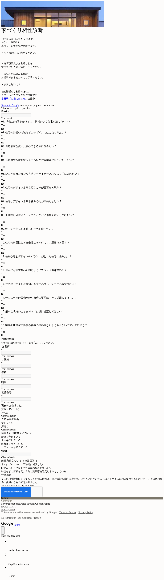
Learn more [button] (48, 105)
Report (37, 517)
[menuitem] (85, 546)
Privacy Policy (85, 512)
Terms (12, 509)
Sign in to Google (10, 105)
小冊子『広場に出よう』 (14, 98)
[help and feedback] (2, 530)
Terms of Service (67, 512)
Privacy (5, 509)
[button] (82, 415)
